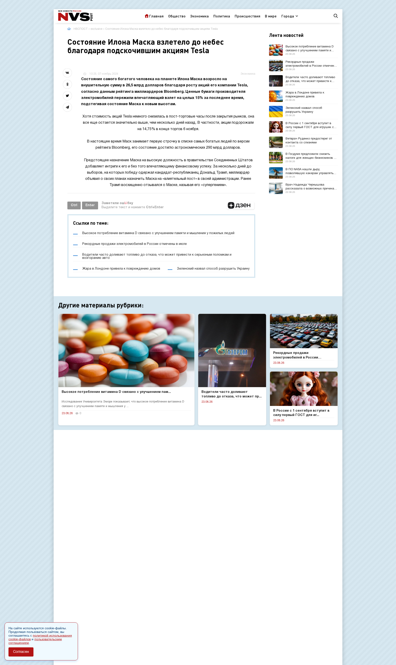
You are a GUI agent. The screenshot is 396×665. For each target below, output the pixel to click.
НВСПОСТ (81, 29)
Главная (156, 16)
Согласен (21, 652)
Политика (221, 16)
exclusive (96, 29)
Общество (177, 16)
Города (287, 16)
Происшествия (247, 16)
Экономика (199, 16)
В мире (271, 16)
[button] (240, 205)
